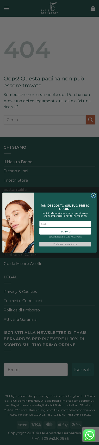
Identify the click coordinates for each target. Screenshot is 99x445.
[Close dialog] (93, 195)
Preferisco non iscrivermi (65, 244)
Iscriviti (65, 231)
